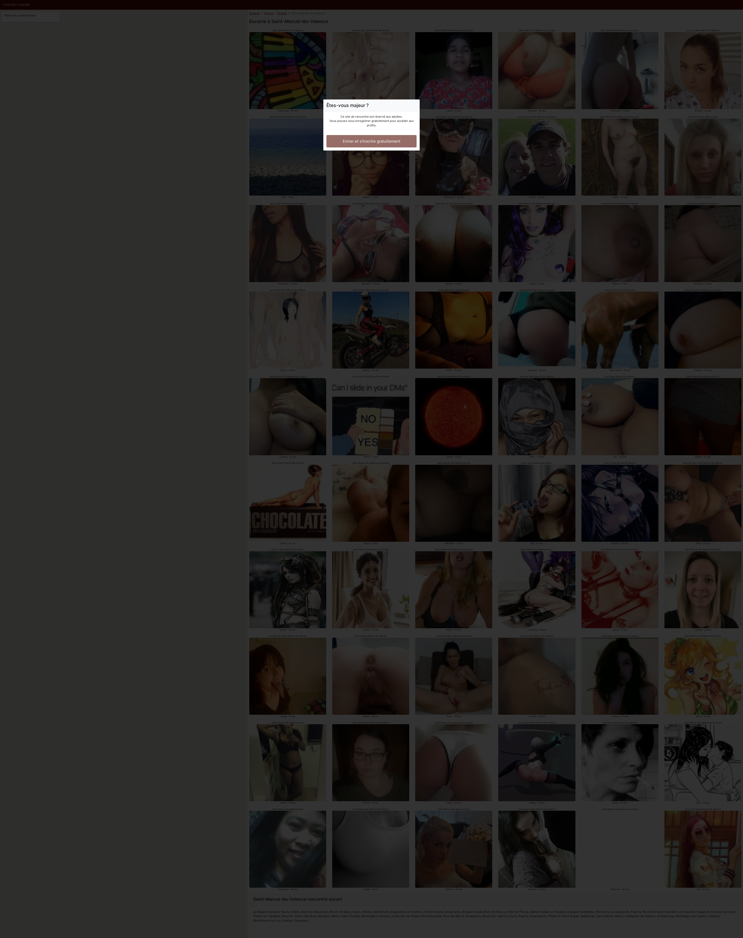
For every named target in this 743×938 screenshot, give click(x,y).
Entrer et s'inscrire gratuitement (371, 141)
